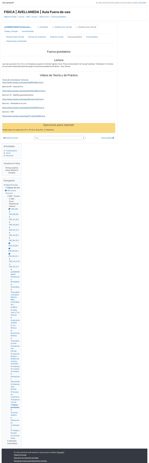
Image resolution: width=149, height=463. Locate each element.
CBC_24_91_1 (14, 235)
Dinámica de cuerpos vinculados (15, 368)
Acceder (142, 3)
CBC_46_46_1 (14, 225)
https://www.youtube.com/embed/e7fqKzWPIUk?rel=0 (23, 108)
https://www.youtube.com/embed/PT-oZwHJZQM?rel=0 (23, 116)
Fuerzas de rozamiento (37, 37)
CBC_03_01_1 (44, 17)
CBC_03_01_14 (14, 261)
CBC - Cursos (32, 17)
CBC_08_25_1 (14, 240)
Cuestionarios (11, 151)
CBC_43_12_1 (14, 230)
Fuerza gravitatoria (59, 17)
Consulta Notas (28, 31)
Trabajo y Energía (11, 31)
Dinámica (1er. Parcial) (63, 27)
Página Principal (10, 17)
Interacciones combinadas (16, 41)
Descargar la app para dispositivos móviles (30, 461)
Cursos (21, 17)
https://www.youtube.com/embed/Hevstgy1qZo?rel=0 (23, 99)
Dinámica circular (56, 37)
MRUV (14, 307)
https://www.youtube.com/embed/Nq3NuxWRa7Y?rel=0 (23, 91)
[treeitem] (12, 314)
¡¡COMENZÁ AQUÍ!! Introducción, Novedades (19, 27)
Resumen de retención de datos (26, 458)
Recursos (10, 156)
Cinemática (43, 27)
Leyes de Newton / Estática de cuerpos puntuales (15, 359)
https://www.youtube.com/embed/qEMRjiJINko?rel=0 (22, 82)
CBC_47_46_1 (14, 219)
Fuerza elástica (92, 37)
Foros (8, 153)
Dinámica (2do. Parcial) (87, 27)
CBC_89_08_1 (14, 214)
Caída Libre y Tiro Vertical (15, 312)
